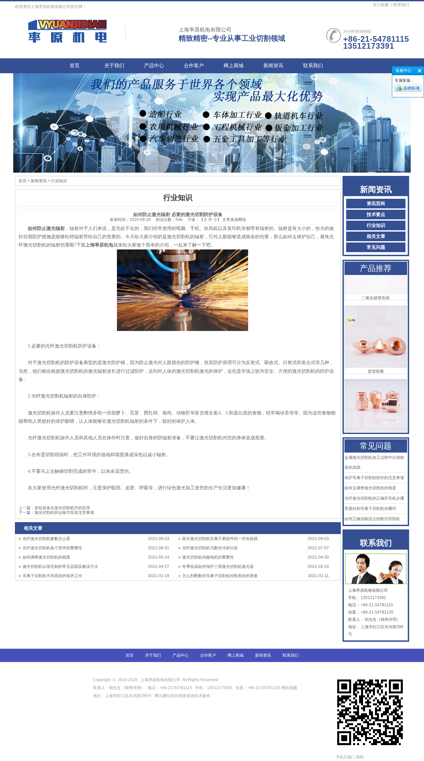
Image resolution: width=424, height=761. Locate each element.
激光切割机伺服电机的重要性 (208, 557)
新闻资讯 (273, 65)
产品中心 (154, 65)
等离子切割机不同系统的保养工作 (52, 575)
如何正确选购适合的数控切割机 (372, 518)
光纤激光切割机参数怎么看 (46, 538)
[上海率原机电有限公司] (68, 39)
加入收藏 (381, 4)
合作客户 (194, 65)
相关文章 (376, 236)
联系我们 (401, 4)
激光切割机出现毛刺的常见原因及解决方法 (60, 566)
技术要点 (376, 214)
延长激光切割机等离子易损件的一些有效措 (220, 538)
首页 (75, 65)
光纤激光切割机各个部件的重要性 (52, 548)
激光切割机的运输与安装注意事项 (64, 512)
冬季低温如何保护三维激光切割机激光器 (218, 566)
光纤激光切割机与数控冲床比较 (210, 548)
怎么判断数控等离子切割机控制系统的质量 (220, 575)
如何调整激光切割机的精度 (46, 557)
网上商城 (233, 65)
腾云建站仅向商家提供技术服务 (182, 695)
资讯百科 (376, 203)
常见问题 (376, 247)
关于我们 (114, 65)
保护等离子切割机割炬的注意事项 (374, 477)
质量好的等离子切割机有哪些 (370, 508)
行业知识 (376, 225)
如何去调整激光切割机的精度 (370, 488)
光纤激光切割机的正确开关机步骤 (374, 498)
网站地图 (289, 687)
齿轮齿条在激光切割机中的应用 (62, 508)
